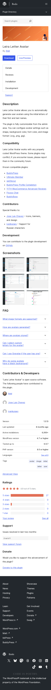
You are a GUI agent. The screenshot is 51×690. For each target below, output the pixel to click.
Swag (31, 620)
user (45, 466)
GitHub (9, 245)
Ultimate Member (15, 177)
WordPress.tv (10, 620)
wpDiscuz (11, 181)
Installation (10, 81)
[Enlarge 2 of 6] (45, 261)
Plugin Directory (9, 12)
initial (45, 461)
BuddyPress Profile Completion (21, 185)
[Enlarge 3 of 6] (21, 277)
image (38, 461)
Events (30, 611)
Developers (8, 615)
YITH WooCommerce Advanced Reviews (26, 188)
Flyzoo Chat (12, 192)
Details (8, 68)
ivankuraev (12, 224)
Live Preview (25, 58)
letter (40, 466)
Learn (5, 606)
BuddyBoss (12, 196)
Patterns (31, 597)
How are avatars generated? (16, 327)
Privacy (6, 597)
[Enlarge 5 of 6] (21, 294)
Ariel (8, 51)
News (5, 588)
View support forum (12, 544)
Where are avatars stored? (15, 335)
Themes (31, 588)
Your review (8, 518)
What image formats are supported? (20, 319)
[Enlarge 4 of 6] (45, 277)
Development (11, 88)
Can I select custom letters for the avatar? (13, 344)
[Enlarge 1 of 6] (21, 261)
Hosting (6, 593)
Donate (32, 615)
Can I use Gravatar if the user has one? (21, 353)
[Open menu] (47, 4)
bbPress (8, 638)
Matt (6, 633)
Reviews (9, 74)
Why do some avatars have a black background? (15, 362)
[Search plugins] (30, 21)
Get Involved (33, 606)
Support (9, 95)
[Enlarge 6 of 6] (45, 294)
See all (45, 518)
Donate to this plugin (13, 567)
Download (9, 58)
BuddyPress (12, 173)
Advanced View (10, 474)
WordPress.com (11, 628)
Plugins (30, 593)
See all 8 (44, 455)
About (5, 584)
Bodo (11, 654)
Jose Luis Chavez (15, 216)
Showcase (32, 584)
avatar (32, 461)
